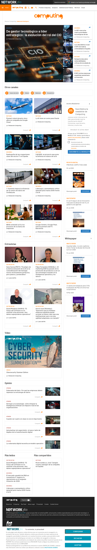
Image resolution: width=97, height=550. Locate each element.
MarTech (77, 7)
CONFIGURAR (78, 531)
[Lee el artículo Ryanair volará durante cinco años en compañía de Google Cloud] (18, 115)
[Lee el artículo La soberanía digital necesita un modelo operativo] (33, 444)
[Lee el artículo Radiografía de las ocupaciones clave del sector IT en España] (18, 150)
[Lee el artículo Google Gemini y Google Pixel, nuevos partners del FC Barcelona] (48, 222)
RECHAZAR (78, 538)
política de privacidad (74, 137)
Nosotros (9, 504)
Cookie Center (54, 504)
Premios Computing (44, 7)
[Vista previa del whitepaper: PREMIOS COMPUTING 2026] (78, 180)
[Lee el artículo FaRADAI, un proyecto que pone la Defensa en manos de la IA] (48, 150)
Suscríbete (79, 152)
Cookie (46, 504)
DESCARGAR (85, 191)
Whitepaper (71, 238)
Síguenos (24, 500)
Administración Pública (66, 7)
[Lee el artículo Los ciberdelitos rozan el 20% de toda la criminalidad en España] (77, 46)
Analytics (55, 7)
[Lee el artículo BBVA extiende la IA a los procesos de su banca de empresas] (18, 222)
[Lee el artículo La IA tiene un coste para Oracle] (48, 115)
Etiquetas (16, 504)
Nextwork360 (22, 513)
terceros (73, 148)
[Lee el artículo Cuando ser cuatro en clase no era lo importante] (33, 419)
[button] (5, 8)
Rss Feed (23, 504)
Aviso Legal (31, 504)
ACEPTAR (77, 545)
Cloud (83, 7)
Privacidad (39, 504)
